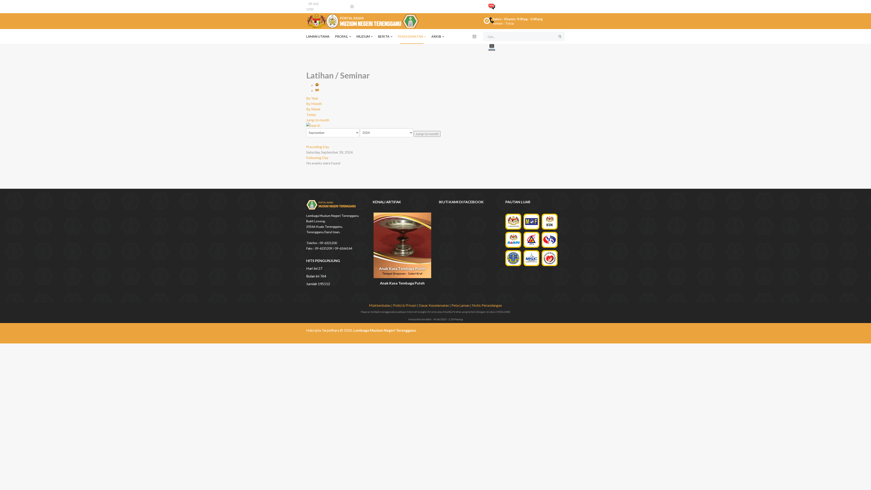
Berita (383, 36)
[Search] (435, 125)
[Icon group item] (544, 332)
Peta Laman (460, 305)
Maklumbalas (380, 305)
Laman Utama (318, 36)
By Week (313, 109)
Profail (341, 36)
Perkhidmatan (410, 36)
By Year (312, 98)
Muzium (363, 36)
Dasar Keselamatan (434, 305)
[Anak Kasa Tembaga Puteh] (402, 245)
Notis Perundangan (487, 305)
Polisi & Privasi (404, 305)
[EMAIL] (317, 90)
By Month (314, 103)
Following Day (317, 157)
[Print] (317, 85)
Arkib (436, 36)
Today (311, 114)
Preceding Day (317, 147)
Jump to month (317, 120)
